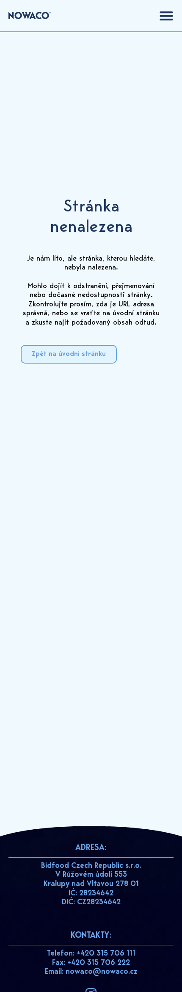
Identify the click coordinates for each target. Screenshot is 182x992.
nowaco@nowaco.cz (102, 972)
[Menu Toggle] (166, 15)
